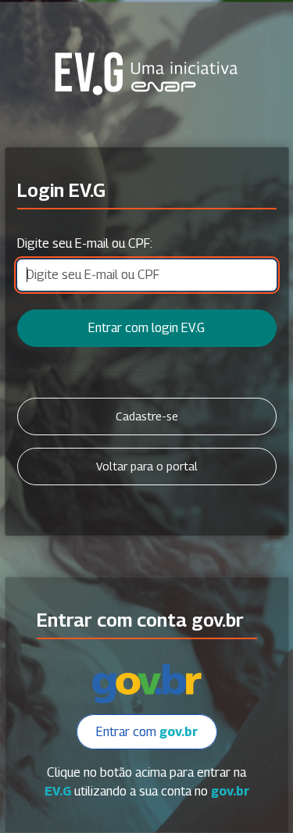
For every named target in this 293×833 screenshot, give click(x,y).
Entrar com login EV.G (146, 327)
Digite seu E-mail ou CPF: (84, 243)
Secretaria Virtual (147, 73)
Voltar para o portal (147, 466)
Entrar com (147, 731)
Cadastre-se (147, 416)
